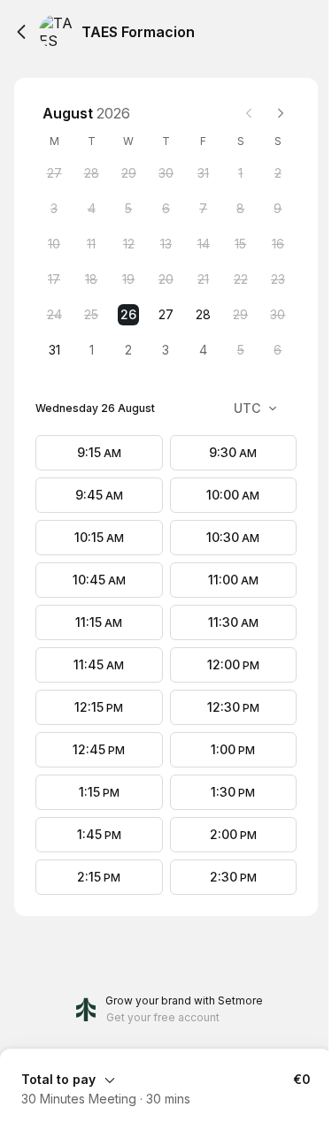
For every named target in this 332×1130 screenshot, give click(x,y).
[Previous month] (249, 113)
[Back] (21, 32)
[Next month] (280, 113)
